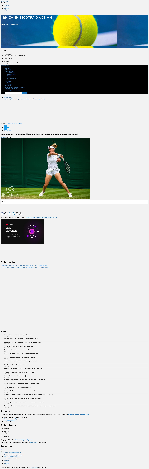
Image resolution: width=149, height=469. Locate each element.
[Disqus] (74, 287)
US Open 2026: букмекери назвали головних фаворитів (19, 391)
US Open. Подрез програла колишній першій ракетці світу (20, 361)
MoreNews (35, 468)
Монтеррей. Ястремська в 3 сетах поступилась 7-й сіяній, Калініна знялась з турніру (28, 394)
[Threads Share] (17, 213)
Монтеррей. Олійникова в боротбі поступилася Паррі (19, 372)
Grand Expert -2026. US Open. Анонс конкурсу (17, 364)
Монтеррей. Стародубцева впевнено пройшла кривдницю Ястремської (24, 379)
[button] (5, 65)
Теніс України (11, 72)
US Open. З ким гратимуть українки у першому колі (18, 346)
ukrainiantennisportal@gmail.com (13, 419)
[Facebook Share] (2, 213)
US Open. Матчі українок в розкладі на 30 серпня (18, 335)
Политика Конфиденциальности (13, 455)
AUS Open (7, 57)
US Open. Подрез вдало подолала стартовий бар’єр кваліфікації (22, 398)
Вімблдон (7, 60)
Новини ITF (10, 75)
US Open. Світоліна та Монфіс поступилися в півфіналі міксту (21, 353)
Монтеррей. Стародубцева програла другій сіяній (18, 350)
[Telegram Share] (9, 213)
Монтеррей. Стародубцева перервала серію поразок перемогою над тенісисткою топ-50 (29, 405)
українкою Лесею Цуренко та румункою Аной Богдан (41, 217)
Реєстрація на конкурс (13, 90)
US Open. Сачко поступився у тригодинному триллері (19, 357)
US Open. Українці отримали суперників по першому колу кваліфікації (24, 402)
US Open (6, 61)
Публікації (8, 81)
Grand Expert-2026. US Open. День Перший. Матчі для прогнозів (22, 342)
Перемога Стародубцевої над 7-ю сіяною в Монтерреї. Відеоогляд (23, 368)
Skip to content (5, 1)
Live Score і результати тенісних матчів (15, 55)
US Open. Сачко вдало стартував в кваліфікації (17, 387)
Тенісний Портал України (26, 17)
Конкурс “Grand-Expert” (11, 63)
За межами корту (12, 78)
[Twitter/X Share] (5, 213)
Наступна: (25, 267)
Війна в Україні (8, 54)
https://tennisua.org (9, 420)
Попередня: (24, 265)
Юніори (9, 77)
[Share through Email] (20, 213)
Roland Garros (8, 58)
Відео (5, 126)
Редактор (3, 137)
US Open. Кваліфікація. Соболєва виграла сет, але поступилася (22, 383)
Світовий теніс (11, 74)
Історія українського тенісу (12, 458)
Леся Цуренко (18, 123)
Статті (9, 83)
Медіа (5, 129)
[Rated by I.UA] (4, 451)
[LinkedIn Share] (13, 213)
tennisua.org (33, 442)
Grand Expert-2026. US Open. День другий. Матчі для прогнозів (22, 338)
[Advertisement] (47, 37)
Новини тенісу (9, 71)
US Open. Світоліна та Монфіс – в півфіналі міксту (18, 376)
